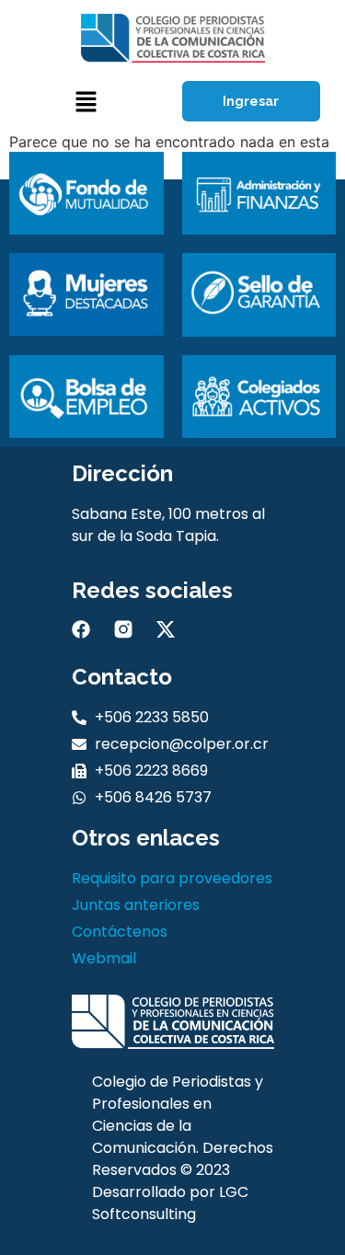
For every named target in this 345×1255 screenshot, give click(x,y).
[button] (86, 102)
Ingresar (251, 101)
